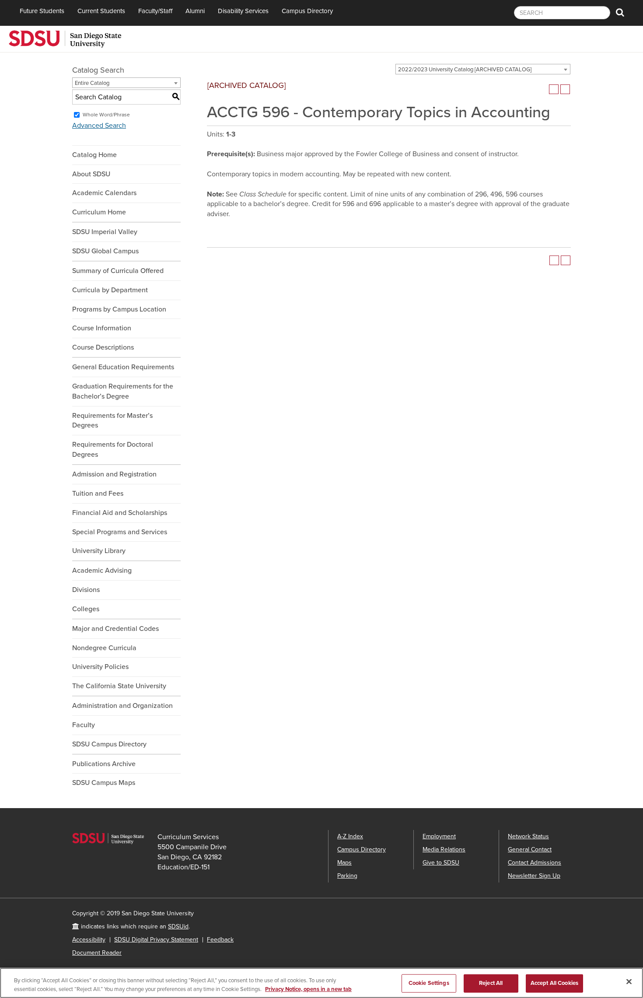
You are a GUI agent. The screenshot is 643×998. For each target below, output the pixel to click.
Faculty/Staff (155, 11)
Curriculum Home (99, 212)
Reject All (491, 983)
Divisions (86, 589)
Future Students (42, 11)
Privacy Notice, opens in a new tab (308, 988)
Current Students (101, 11)
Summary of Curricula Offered (118, 270)
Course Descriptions (103, 347)
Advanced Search (99, 125)
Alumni (195, 11)
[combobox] (482, 69)
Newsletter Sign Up (534, 875)
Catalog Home (94, 155)
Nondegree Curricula (104, 648)
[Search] (620, 13)
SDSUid (178, 926)
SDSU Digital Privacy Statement (156, 939)
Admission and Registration (114, 474)
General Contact (530, 849)
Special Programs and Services (119, 532)
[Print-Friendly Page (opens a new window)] (554, 89)
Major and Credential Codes (115, 628)
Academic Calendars (104, 193)
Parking (347, 875)
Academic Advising (102, 570)
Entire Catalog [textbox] (92, 83)
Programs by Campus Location (119, 309)
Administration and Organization (122, 705)
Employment (439, 836)
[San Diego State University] (65, 38)
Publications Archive (104, 764)
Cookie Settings (429, 983)
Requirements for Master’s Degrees (112, 420)
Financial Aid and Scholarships (119, 512)
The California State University (119, 686)
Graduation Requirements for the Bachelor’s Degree (122, 391)
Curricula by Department (110, 290)
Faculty (83, 725)
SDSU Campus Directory (109, 744)
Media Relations (444, 849)
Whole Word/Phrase (106, 115)
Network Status (528, 836)
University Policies (100, 666)
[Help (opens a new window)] (565, 89)
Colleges (85, 609)
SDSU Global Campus (105, 251)
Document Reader (97, 952)
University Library (99, 550)
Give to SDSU (441, 862)
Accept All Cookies (554, 983)
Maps (344, 862)
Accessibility (88, 939)
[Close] (629, 981)
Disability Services (243, 11)
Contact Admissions (534, 862)
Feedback (220, 939)
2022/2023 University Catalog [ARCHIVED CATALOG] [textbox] (464, 69)
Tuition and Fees (97, 493)
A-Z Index (350, 836)
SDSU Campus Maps (103, 782)
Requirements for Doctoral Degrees (112, 449)
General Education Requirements (123, 367)
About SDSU (91, 174)
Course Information (101, 328)
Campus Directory (307, 11)
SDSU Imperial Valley (104, 232)
